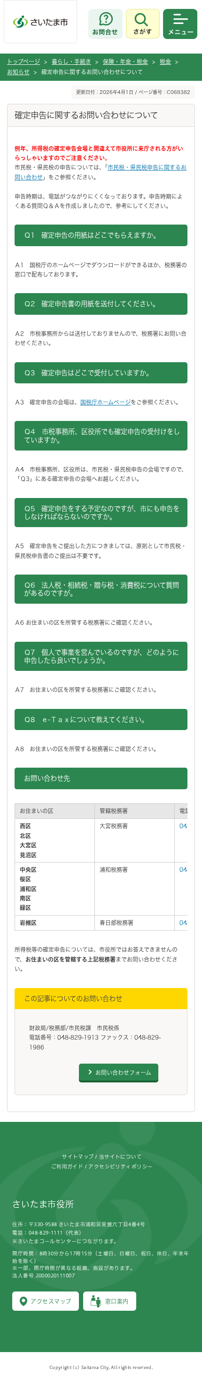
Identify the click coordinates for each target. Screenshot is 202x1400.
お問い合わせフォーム (123, 1072)
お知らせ (18, 72)
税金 (165, 61)
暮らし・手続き (71, 61)
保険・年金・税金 (125, 61)
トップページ (23, 61)
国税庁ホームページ (105, 402)
